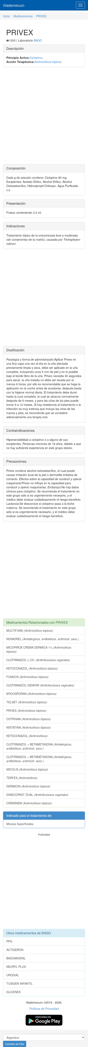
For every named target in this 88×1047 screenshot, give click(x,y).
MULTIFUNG (29, 630)
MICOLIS (27, 769)
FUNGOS (27, 677)
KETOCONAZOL (32, 668)
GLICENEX (13, 992)
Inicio (6, 16)
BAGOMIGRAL (16, 958)
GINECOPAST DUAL (37, 795)
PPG (9, 941)
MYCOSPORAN (31, 694)
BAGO (38, 40)
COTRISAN (28, 719)
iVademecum (13, 5)
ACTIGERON (14, 950)
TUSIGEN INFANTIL (19, 983)
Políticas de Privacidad (44, 1008)
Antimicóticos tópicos (47, 62)
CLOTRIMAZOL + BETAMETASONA (39, 746)
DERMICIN (28, 786)
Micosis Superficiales (19, 824)
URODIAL (12, 975)
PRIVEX (41, 16)
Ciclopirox (36, 58)
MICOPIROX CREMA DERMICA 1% (38, 649)
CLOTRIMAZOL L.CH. (38, 660)
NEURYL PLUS (16, 967)
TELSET (26, 702)
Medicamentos (23, 16)
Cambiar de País (14, 1044)
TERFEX (21, 778)
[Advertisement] (44, 115)
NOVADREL (42, 639)
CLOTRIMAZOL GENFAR (40, 685)
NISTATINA (28, 727)
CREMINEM (29, 803)
